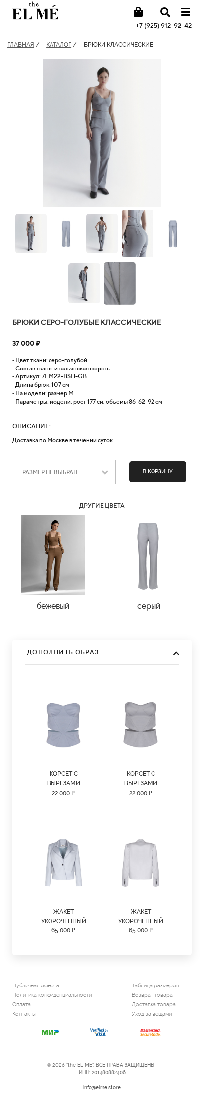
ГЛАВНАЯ (20, 44)
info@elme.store (102, 1087)
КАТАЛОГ (58, 44)
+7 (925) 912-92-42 (164, 25)
